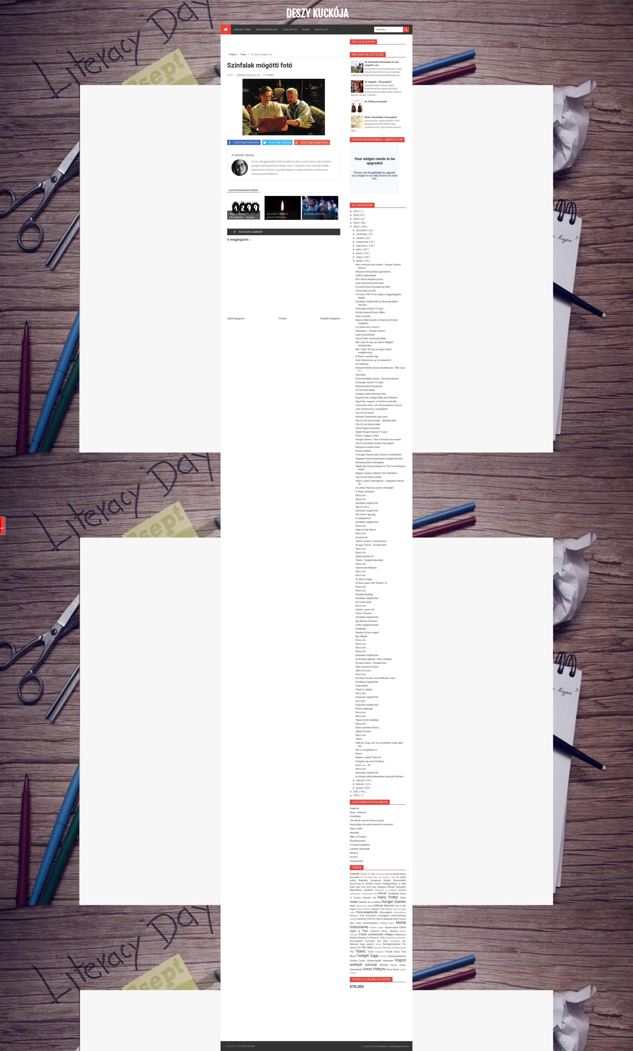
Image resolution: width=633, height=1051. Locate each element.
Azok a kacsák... (364, 316)
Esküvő (402, 890)
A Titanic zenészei (365, 491)
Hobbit (354, 901)
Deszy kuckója (317, 13)
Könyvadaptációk (367, 912)
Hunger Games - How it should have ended (378, 439)
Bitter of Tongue (358, 836)
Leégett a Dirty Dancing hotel (371, 393)
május (359, 257)
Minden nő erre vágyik (367, 632)
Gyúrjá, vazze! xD (365, 609)
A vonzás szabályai (360, 844)
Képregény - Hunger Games (370, 330)
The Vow (387, 948)
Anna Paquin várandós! (368, 428)
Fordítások (394, 893)
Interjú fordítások (364, 909)
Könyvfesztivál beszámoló (369, 386)
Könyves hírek (358, 916)
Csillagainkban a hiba (394, 883)
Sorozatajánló (357, 941)
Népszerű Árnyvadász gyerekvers (373, 271)
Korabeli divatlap (364, 594)
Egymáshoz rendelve (362, 890)
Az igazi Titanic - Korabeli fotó (371, 545)
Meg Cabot (356, 923)
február (360, 784)
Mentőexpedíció (371, 923)
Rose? (359, 753)
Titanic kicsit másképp (367, 720)
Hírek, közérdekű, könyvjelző (380, 117)
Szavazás (361, 374)
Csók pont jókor (369, 887)
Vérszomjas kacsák (366, 290)
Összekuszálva (357, 840)
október (360, 238)
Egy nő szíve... (363, 506)
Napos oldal (356, 828)
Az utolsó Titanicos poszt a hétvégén (375, 487)
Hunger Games (393, 902)
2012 (356, 226)
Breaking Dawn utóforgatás (370, 462)
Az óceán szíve (363, 602)
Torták (371, 952)
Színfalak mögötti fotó (367, 503)
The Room (377, 948)
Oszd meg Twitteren (280, 142)
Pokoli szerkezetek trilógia (376, 934)
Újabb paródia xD (365, 556)
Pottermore (400, 934)
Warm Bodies (393, 969)
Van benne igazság (366, 514)
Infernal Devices (384, 905)
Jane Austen (386, 909)
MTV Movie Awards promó (369, 279)
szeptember (362, 241)
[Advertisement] (287, 44)
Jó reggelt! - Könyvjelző (377, 81)
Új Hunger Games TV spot (369, 308)
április (359, 260)
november (361, 234)
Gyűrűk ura (370, 897)
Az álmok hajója (364, 579)
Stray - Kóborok (358, 812)
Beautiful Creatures (371, 880)
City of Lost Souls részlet (368, 477)
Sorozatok (371, 941)
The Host (367, 947)
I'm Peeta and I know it (367, 327)
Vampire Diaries (358, 961)
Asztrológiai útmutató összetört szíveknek (371, 824)
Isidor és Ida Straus (366, 529)
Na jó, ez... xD (363, 765)
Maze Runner (399, 919)
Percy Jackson (390, 931)
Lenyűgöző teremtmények (392, 915)
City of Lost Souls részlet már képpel (375, 443)
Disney (392, 887)
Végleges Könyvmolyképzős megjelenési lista (379, 458)
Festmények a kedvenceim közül (364, 894)
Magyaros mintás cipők (368, 447)
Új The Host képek (365, 390)
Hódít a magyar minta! (367, 435)
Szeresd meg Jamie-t (363, 944)
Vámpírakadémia (397, 956)
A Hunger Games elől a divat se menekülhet (378, 454)
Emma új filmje (363, 450)
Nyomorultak (392, 927)
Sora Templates (380, 1046)
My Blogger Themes (400, 1046)
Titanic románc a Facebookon (371, 541)
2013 (356, 222)
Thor (352, 952)
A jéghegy (361, 628)
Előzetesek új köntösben (387, 890)
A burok (355, 873)
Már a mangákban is (366, 749)
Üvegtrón (384, 956)
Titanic (270, 75)
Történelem (380, 952)
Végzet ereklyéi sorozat (378, 962)
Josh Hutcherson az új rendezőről (373, 360)
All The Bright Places (370, 877)
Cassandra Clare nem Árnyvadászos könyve (379, 405)
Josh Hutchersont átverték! (370, 283)
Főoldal (282, 318)
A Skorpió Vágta (383, 874)
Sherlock (402, 938)
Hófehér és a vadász (370, 902)
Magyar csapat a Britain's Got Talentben (376, 473)
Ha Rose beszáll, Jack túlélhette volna (375, 678)
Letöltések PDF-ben (366, 919)
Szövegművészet (392, 944)
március (360, 780)
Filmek (383, 893)
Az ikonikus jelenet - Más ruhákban (374, 659)
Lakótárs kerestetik (360, 848)
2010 (356, 795)
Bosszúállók (399, 880)
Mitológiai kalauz (388, 923)
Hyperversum (362, 906)
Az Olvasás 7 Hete (387, 877)
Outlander (375, 931)
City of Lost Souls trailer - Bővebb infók (376, 420)
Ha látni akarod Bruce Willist (370, 312)
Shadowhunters (392, 938)
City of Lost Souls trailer (368, 424)
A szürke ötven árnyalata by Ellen (373, 286)
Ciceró (378, 883)
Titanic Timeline (364, 613)
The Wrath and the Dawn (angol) (367, 820)
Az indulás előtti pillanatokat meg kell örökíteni (380, 776)
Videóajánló (356, 969)
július (359, 249)
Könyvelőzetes (400, 912)
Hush (353, 905)
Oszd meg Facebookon (246, 142)
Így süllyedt (361, 636)
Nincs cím (361, 495)
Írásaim (375, 909)
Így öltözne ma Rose (366, 621)
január (359, 787)
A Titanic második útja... (368, 356)
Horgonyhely (356, 861)
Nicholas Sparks (377, 928)
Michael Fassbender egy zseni (371, 416)
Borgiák (388, 880)
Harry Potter (388, 897)
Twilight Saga (368, 956)
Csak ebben (362, 685)
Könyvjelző (372, 916)
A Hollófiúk (355, 816)
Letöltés (353, 919)
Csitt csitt (355, 887)
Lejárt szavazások (365, 334)
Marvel (379, 919)
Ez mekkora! (362, 364)
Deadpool (383, 887)
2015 (356, 215)
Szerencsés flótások (366, 567)
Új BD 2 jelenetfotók (366, 275)
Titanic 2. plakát (364, 689)
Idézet (371, 906)
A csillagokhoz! (363, 518)
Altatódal (354, 832)
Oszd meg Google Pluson (314, 142)
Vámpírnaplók (375, 960)
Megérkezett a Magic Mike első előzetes (376, 397)
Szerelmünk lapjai (398, 941)
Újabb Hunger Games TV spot (371, 431)
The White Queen (399, 948)
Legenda (354, 808)
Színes (379, 944)
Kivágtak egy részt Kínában (370, 761)
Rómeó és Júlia (378, 938)
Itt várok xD (361, 537)
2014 (356, 219)
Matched (388, 919)
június (359, 253)
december (361, 230)
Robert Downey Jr (360, 937)
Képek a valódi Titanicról (368, 757)
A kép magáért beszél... (368, 624)
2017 (356, 211)
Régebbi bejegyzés (330, 318)
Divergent (401, 887)
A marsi (354, 857)
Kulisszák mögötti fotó (367, 655)
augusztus (362, 245)
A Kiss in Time (368, 874)
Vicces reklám (398, 965)
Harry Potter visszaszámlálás (371, 338)
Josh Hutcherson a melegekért (372, 409)
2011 (356, 791)
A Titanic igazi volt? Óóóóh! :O (371, 583)
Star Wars (383, 941)
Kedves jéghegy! (364, 708)
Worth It (354, 853)
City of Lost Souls (365, 412)
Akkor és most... (364, 670)
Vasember (389, 960)
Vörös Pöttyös (375, 969)
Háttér (403, 898)
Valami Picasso (363, 731)
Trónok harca (393, 951)
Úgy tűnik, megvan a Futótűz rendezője (376, 401)
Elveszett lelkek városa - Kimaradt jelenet (377, 378)
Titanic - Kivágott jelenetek (369, 560)
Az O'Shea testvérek (375, 101)
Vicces (385, 964)
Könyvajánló (386, 912)
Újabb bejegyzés (235, 318)
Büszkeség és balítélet (362, 884)
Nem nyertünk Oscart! (367, 666)
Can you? (361, 701)
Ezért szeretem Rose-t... (368, 727)
